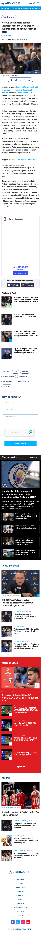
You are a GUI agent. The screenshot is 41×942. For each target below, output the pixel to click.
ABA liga (17, 836)
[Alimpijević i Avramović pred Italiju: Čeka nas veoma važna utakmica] (6, 825)
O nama (20, 899)
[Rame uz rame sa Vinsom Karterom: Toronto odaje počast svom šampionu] (6, 840)
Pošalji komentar (20, 443)
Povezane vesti (9, 293)
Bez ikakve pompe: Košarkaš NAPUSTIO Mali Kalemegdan (20, 813)
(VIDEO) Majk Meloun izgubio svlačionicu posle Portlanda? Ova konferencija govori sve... (17, 603)
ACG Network (20, 895)
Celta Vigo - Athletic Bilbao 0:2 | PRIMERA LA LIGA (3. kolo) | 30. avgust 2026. (19, 698)
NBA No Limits (6, 595)
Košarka (25, 372)
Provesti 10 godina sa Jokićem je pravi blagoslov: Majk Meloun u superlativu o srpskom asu (26, 646)
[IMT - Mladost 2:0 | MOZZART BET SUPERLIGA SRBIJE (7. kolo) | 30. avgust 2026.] (6, 710)
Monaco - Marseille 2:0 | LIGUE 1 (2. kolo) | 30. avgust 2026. (26, 739)
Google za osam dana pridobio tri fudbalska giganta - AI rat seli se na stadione (25, 552)
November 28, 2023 (20, 165)
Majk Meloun (7, 381)
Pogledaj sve (33, 457)
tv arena (12, 929)
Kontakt (20, 915)
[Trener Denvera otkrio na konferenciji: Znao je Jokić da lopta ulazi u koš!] (6, 616)
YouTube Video (9, 663)
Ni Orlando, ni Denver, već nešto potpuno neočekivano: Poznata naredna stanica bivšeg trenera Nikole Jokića (26, 299)
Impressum (20, 892)
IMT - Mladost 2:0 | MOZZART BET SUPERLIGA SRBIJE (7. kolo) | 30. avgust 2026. (26, 710)
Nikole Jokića (23, 93)
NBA (15, 372)
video (21, 884)
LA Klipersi (23, 377)
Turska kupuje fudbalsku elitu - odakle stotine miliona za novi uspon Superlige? (26, 516)
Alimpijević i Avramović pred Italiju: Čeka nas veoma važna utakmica (25, 826)
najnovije (20, 880)
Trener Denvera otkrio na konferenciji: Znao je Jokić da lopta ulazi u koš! (25, 616)
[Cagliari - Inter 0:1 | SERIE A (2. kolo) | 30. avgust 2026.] (6, 754)
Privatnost (20, 903)
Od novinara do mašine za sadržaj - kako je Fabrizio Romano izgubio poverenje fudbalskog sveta (24, 541)
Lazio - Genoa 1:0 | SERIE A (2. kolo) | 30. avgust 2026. (25, 724)
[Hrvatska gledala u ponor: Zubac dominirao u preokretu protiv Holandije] (6, 855)
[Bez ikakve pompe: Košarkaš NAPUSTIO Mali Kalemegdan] (20, 795)
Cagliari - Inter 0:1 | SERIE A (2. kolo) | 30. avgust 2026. (25, 754)
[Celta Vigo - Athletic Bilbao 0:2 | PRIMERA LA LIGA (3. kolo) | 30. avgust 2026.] (20, 677)
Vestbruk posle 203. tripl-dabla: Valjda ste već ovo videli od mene (26, 631)
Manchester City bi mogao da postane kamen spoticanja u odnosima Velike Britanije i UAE (18, 494)
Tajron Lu (6, 386)
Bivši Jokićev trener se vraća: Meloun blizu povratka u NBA (25, 316)
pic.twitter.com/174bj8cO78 (25, 160)
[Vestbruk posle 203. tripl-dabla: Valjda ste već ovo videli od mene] (6, 631)
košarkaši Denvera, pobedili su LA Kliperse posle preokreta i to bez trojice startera (19, 90)
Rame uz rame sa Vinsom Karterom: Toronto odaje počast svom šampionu (26, 841)
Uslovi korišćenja (20, 907)
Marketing (20, 911)
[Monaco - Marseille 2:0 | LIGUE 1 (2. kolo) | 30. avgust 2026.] (6, 739)
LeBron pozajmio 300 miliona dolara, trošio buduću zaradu (25, 527)
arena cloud (20, 888)
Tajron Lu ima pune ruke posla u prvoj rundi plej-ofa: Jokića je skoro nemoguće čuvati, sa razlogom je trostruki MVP (26, 351)
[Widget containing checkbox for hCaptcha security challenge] (19, 433)
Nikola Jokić (22, 381)
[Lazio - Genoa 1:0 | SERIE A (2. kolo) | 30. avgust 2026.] (6, 725)
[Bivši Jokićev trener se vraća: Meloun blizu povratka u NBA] (6, 319)
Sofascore (16, 278)
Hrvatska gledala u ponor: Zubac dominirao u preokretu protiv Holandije (26, 856)
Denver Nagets (8, 377)
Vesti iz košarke (8, 17)
